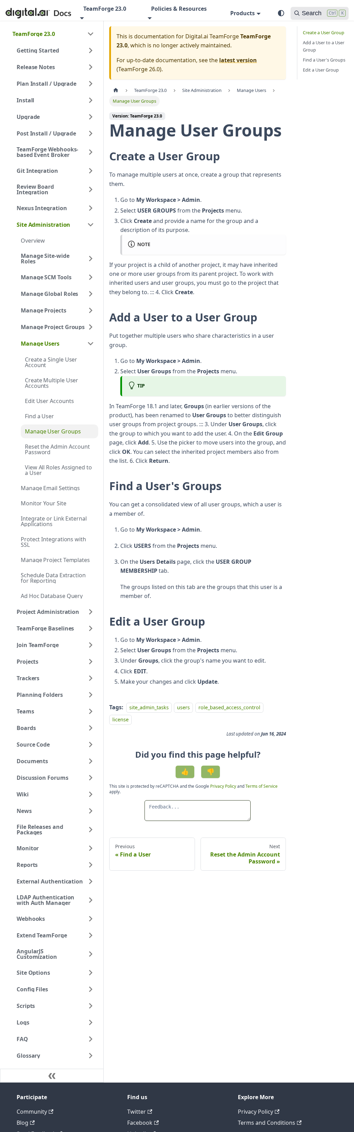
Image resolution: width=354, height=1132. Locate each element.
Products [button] (242, 13)
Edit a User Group (321, 70)
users (183, 707)
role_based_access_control (229, 707)
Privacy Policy (223, 786)
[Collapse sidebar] (52, 1076)
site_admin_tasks (149, 707)
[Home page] (115, 90)
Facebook (139, 1122)
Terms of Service (261, 786)
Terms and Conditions (266, 1122)
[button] (53, 33)
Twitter (136, 1111)
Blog (22, 1122)
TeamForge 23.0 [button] (104, 8)
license (120, 719)
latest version (238, 60)
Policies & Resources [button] (179, 8)
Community (32, 1111)
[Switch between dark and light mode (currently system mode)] (281, 13)
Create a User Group (323, 32)
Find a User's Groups (324, 60)
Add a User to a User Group (323, 46)
